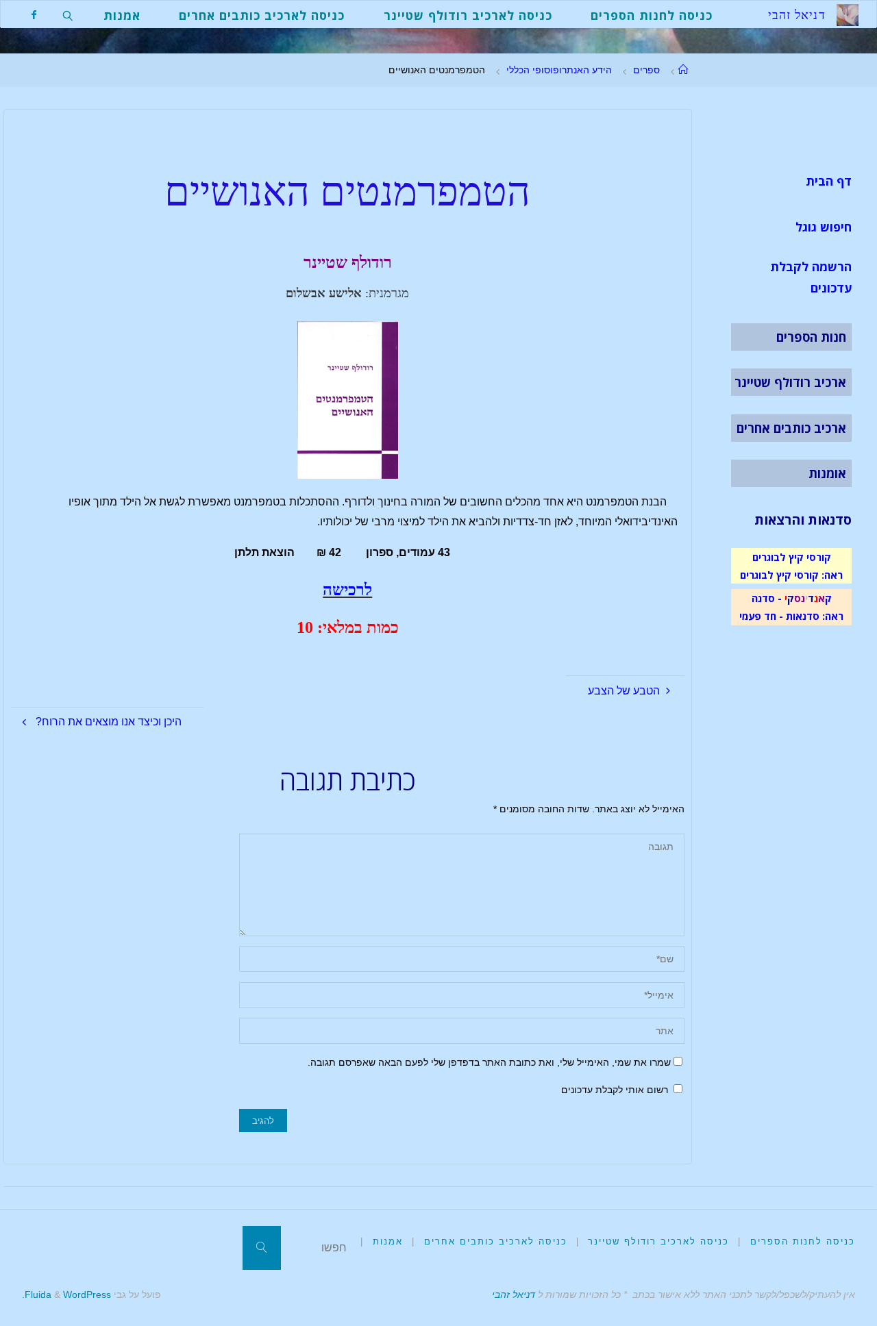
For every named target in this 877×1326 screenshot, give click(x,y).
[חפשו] (262, 1248)
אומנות (827, 473)
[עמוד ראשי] (683, 69)
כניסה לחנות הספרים (802, 1241)
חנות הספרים (811, 337)
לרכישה (347, 590)
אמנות (388, 1241)
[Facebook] (34, 15)
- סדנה (767, 598)
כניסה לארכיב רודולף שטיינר (658, 1241)
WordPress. (66, 1294)
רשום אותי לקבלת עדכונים (616, 1089)
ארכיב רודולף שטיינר (790, 382)
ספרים (646, 69)
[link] (68, 14)
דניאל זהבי (513, 1294)
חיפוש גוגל (823, 226)
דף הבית (829, 181)
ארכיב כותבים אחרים (791, 428)
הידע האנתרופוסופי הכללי (559, 69)
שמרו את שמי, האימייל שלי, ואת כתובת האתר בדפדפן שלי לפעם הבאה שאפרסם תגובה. (489, 1062)
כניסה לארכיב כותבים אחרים (495, 1241)
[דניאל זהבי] (848, 14)
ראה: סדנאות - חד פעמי (791, 616)
